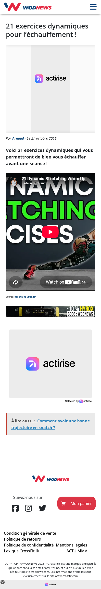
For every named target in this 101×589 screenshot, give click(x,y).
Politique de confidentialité (29, 545)
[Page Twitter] (42, 508)
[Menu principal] (93, 6)
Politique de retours (22, 539)
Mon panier (81, 503)
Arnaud (18, 138)
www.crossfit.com (66, 576)
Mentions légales (71, 545)
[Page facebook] (15, 508)
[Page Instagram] (28, 508)
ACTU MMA (76, 551)
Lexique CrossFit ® (21, 551)
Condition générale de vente (30, 533)
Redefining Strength (25, 296)
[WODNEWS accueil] (27, 7)
